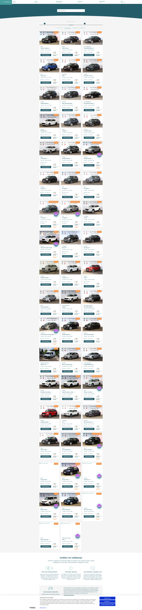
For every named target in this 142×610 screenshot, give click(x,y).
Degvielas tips (80, 1)
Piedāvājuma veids (59, 1)
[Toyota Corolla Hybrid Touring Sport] (49, 324)
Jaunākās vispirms (67, 27)
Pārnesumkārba (102, 1)
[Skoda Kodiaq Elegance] (49, 93)
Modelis (35, 1)
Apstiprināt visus (107, 598)
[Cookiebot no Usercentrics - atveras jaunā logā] (32, 608)
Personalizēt (106, 601)
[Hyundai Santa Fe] (71, 237)
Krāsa (122, 1)
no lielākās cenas (82, 27)
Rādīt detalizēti (43, 607)
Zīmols (14, 1)
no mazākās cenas (75, 27)
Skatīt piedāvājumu (46, 82)
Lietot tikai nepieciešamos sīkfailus (107, 604)
